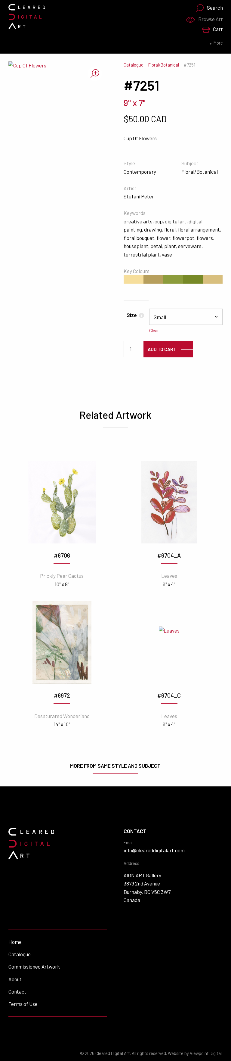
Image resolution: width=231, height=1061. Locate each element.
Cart (218, 29)
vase (167, 254)
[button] (95, 74)
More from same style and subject (115, 766)
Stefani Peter (139, 196)
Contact (17, 991)
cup (159, 221)
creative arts (138, 221)
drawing (153, 229)
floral (170, 229)
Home (15, 942)
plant (170, 246)
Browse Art (210, 19)
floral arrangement (199, 229)
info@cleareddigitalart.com (154, 850)
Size (134, 315)
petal (156, 246)
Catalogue (133, 64)
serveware (190, 246)
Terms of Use (23, 1004)
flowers (204, 238)
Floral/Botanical (163, 64)
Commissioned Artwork (34, 966)
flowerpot (183, 238)
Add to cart (162, 349)
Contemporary (140, 172)
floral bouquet (139, 238)
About (15, 979)
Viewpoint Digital (206, 1053)
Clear (154, 330)
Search (215, 8)
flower (163, 238)
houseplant (136, 246)
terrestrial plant (142, 254)
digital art (175, 221)
